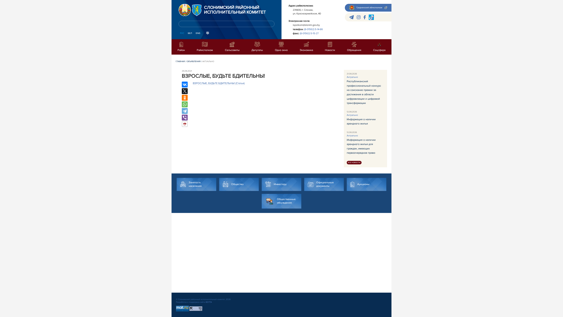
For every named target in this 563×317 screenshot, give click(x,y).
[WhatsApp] (185, 104)
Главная (180, 61)
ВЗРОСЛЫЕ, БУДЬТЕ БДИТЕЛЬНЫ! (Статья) (219, 83)
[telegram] (351, 17)
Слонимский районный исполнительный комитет (235, 10)
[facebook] (364, 17)
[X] (185, 91)
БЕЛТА (209, 302)
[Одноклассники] (185, 98)
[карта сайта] (207, 32)
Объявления (194, 61)
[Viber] (185, 117)
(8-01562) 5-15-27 (309, 33)
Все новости (354, 162)
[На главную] (185, 10)
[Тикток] (371, 17)
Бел (190, 33)
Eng (198, 33)
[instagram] (359, 17)
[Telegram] (185, 111)
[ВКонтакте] (185, 84)
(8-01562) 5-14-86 (313, 29)
